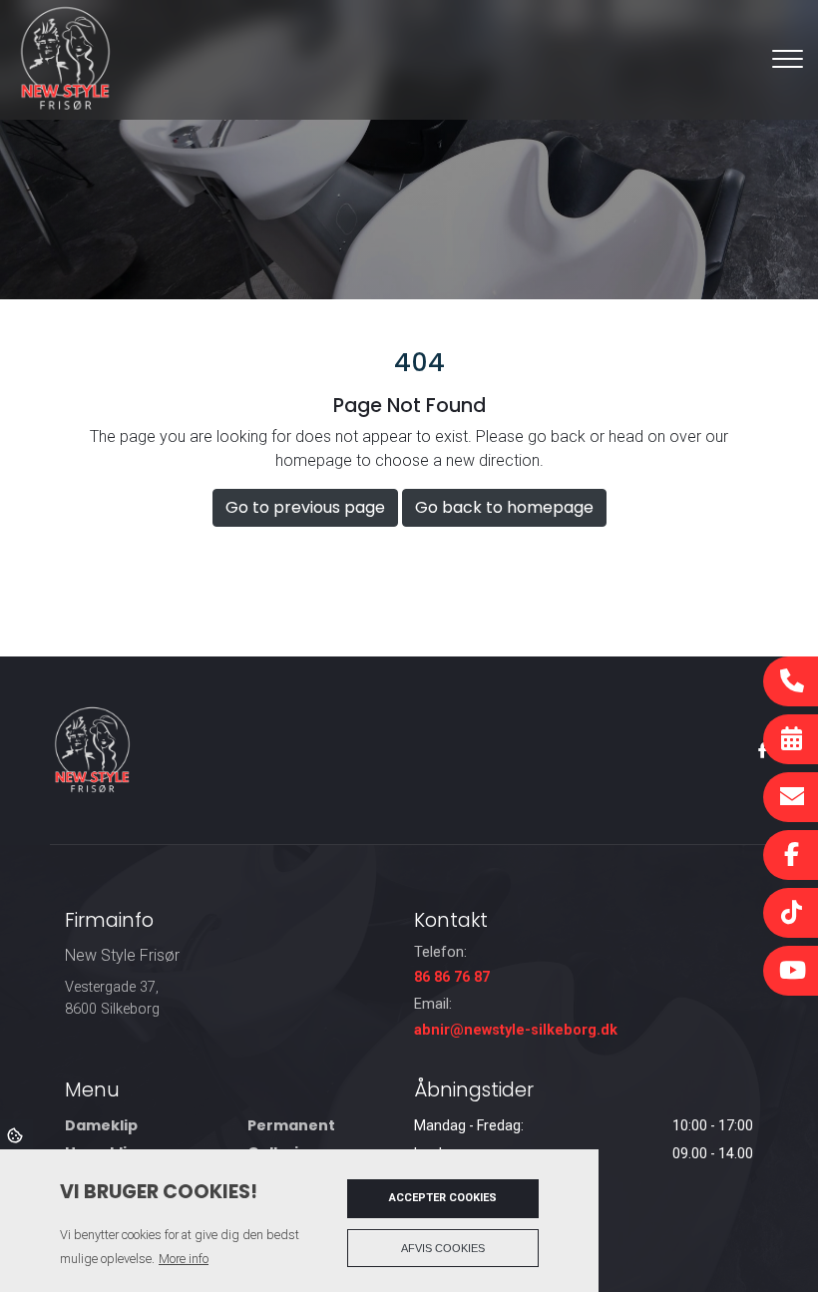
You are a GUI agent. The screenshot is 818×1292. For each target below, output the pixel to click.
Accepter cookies (443, 1197)
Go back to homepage (504, 507)
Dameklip (101, 1125)
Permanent (291, 1125)
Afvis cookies (443, 1248)
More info (183, 1258)
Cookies (16, 1134)
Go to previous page (305, 507)
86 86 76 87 (452, 977)
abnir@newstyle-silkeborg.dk (515, 1030)
